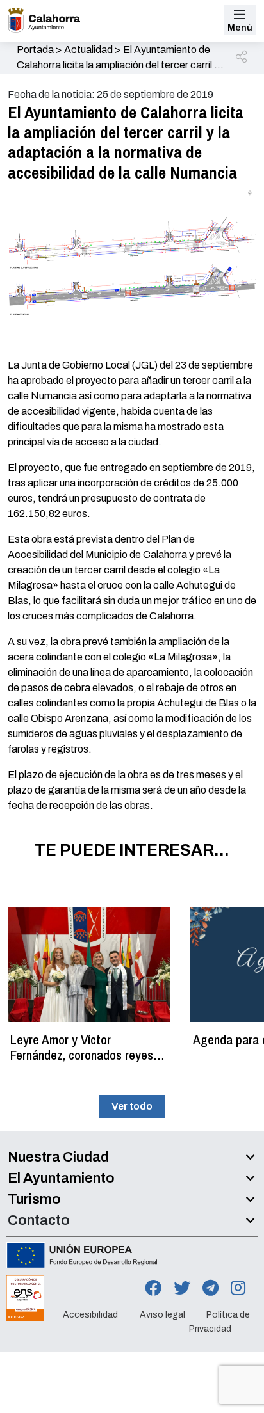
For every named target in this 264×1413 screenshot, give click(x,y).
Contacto (39, 1220)
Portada (35, 49)
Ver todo (132, 1106)
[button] (242, 57)
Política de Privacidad (219, 1322)
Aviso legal (162, 1315)
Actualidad (88, 49)
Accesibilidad (90, 1315)
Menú (239, 28)
